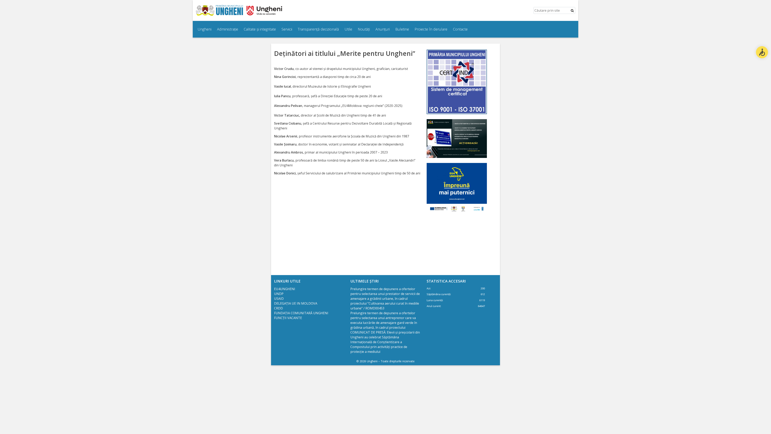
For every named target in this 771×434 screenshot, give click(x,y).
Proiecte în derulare (431, 29)
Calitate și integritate (260, 29)
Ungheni (204, 29)
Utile (348, 29)
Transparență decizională (318, 29)
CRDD (278, 308)
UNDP (279, 294)
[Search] (572, 10)
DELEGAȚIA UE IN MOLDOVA (296, 303)
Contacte (460, 29)
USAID (279, 298)
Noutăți (364, 29)
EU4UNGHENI (284, 289)
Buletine (402, 29)
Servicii (286, 29)
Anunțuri (382, 29)
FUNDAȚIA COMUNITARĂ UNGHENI (301, 313)
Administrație (227, 29)
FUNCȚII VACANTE (288, 318)
